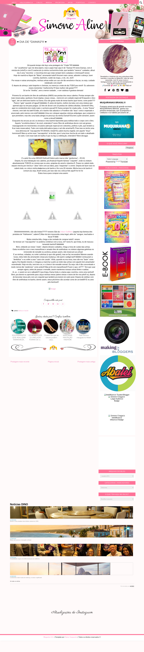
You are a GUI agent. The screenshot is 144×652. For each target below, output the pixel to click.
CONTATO (92, 2)
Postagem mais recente (20, 362)
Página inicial (53, 362)
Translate (124, 162)
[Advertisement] (117, 452)
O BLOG (39, 2)
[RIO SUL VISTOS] (118, 316)
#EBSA (49, 2)
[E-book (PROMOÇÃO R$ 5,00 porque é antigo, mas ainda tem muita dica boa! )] (118, 281)
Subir (138, 647)
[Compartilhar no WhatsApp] (63, 304)
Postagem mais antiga (86, 362)
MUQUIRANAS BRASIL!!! (113, 102)
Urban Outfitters (66, 232)
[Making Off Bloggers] (117, 352)
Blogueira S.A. (49, 637)
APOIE (70, 2)
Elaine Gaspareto (71, 637)
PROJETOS (60, 2)
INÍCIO (14, 2)
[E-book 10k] (117, 242)
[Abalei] (118, 391)
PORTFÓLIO (80, 2)
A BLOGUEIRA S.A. (26, 2)
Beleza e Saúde (23, 311)
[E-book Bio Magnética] (117, 208)
